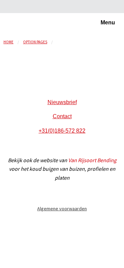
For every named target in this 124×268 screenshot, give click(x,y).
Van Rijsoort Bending (92, 160)
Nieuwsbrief (62, 102)
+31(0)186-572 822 (62, 131)
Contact (62, 116)
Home (8, 42)
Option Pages (35, 42)
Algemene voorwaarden (62, 208)
